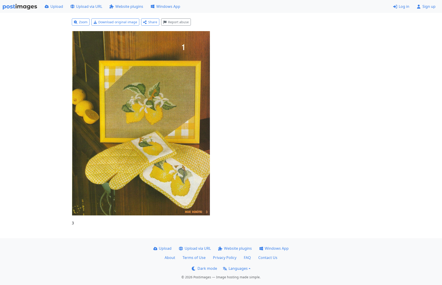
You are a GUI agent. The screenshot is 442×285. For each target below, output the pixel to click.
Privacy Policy (224, 257)
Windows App (168, 6)
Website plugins (129, 6)
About (170, 257)
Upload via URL (89, 6)
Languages (238, 268)
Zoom (83, 22)
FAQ (247, 257)
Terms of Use (194, 257)
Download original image (117, 22)
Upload (56, 6)
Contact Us (267, 257)
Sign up (429, 6)
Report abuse (178, 22)
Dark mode (207, 268)
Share (152, 22)
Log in (404, 6)
